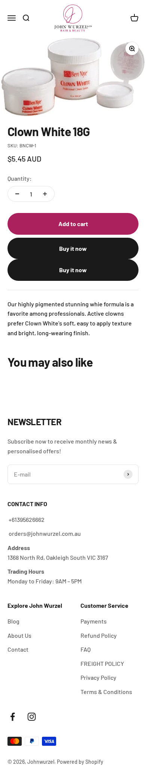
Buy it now (73, 248)
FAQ (85, 649)
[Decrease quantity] (17, 193)
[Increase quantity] (45, 193)
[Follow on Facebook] (12, 717)
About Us (19, 635)
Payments (93, 621)
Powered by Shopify (80, 762)
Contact (17, 649)
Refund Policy (98, 635)
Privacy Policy (98, 677)
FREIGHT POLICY (102, 663)
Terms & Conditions (106, 691)
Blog (13, 621)
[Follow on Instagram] (32, 717)
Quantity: (19, 178)
